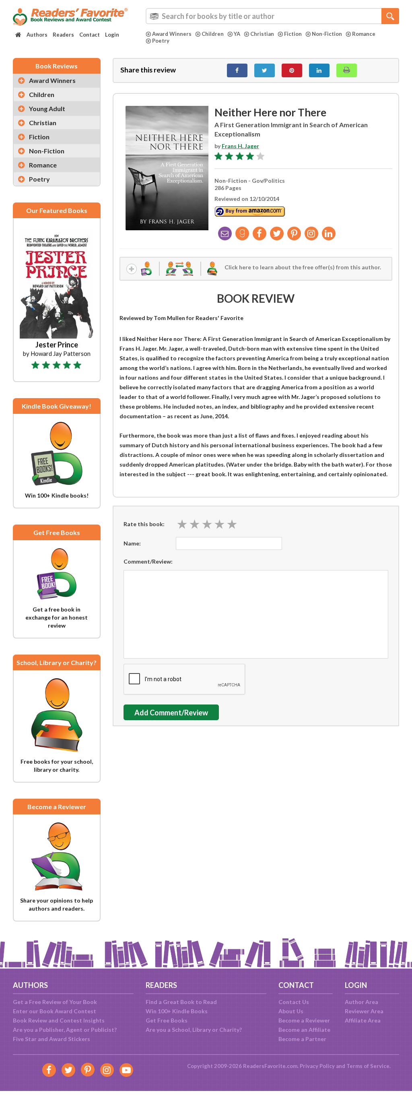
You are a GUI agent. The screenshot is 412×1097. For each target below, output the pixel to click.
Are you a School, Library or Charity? (194, 1029)
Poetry (160, 40)
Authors (37, 34)
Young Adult (47, 108)
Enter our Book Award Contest (54, 1011)
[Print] (346, 70)
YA (237, 34)
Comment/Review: (148, 561)
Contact (89, 34)
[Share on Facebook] (237, 70)
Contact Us (293, 1001)
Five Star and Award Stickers (51, 1038)
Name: (132, 543)
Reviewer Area (364, 1011)
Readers (63, 34)
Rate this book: (144, 524)
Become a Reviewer (304, 1020)
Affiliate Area (363, 1020)
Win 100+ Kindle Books (177, 1011)
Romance (363, 34)
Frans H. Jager (240, 146)
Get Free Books (166, 1020)
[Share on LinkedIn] (319, 70)
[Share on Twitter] (264, 70)
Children (213, 34)
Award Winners (172, 34)
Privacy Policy (317, 1066)
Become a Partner (302, 1038)
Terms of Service (367, 1066)
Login (112, 34)
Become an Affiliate (304, 1029)
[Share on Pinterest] (292, 70)
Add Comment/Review (171, 712)
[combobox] (272, 16)
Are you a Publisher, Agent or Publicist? (65, 1029)
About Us (290, 1011)
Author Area (361, 1001)
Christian (262, 34)
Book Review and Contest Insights (59, 1020)
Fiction (293, 34)
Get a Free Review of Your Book (55, 1001)
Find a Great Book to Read (181, 1001)
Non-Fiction (327, 34)
